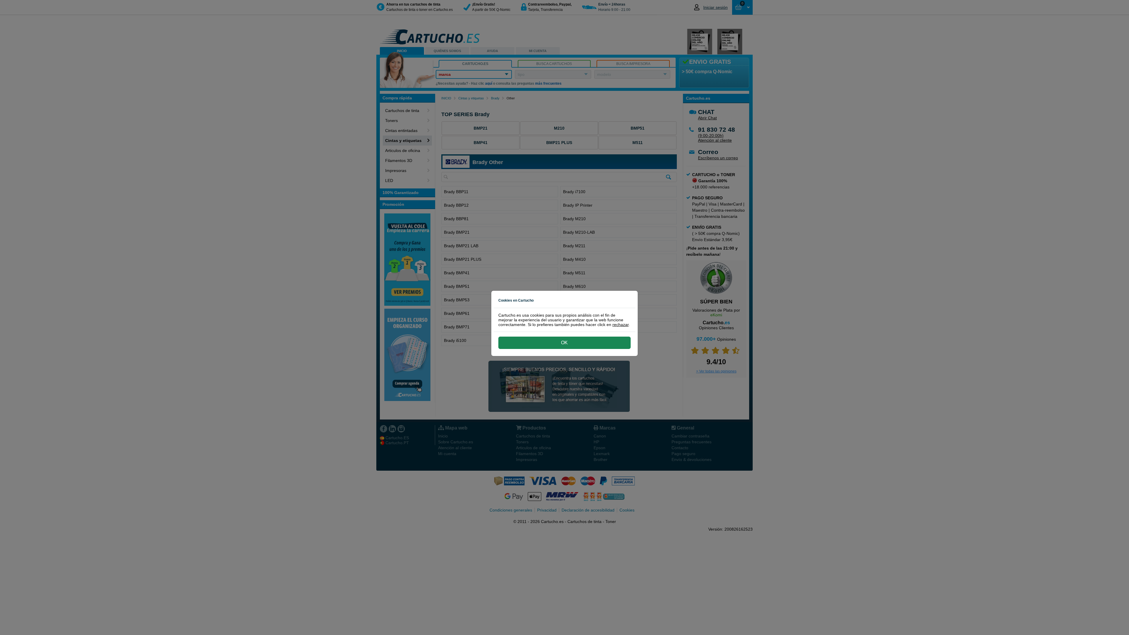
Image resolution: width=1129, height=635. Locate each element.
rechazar (620, 324)
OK (564, 342)
